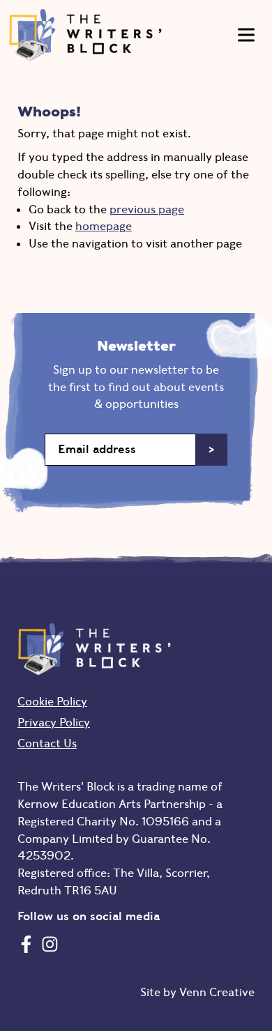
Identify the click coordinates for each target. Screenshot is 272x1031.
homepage (103, 226)
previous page (146, 209)
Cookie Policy (52, 701)
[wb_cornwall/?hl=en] (50, 944)
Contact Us (47, 743)
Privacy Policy (53, 722)
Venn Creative (217, 992)
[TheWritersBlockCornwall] (26, 944)
